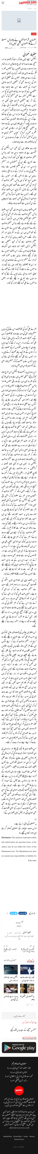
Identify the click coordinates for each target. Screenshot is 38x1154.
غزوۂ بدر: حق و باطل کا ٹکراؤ (10, 950)
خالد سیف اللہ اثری (23, 1067)
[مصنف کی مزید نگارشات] (19, 925)
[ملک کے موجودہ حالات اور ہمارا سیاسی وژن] (27, 969)
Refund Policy (7, 1136)
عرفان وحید (23, 1071)
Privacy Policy (17, 1136)
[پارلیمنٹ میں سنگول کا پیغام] (27, 988)
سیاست (34, 34)
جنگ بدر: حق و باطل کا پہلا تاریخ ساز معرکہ (27, 950)
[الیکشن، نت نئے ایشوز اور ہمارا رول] (11, 969)
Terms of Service (19, 1139)
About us (32, 1136)
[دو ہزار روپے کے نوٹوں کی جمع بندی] (11, 988)
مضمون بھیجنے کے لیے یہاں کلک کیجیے (23, 1029)
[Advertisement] (19, 305)
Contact (25, 1136)
